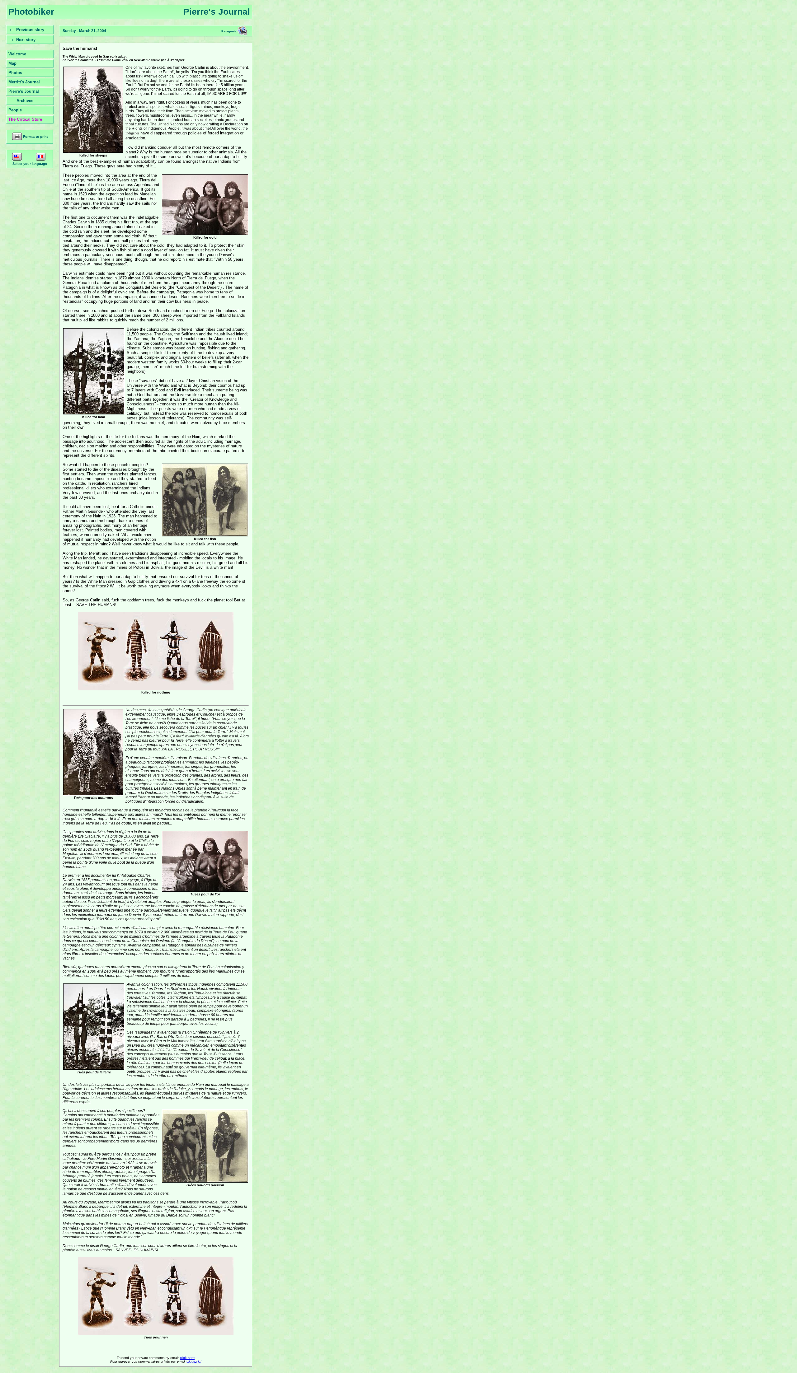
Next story (25, 39)
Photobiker (31, 11)
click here (187, 1358)
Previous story (30, 29)
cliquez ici (193, 1361)
